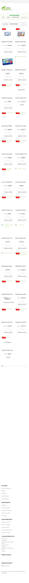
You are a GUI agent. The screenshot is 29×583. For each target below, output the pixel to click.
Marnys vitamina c (5, 544)
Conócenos (4, 505)
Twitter (7, 558)
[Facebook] (26, 2)
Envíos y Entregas (6, 524)
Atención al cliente (6, 513)
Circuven (3, 551)
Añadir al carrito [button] (8, 51)
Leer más (22, 104)
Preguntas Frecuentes (6, 510)
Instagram (3, 558)
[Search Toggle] (14, 8)
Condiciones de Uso (6, 522)
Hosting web (4, 573)
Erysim (3, 549)
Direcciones (4, 493)
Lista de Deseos (5, 498)
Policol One (4, 540)
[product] (8, 62)
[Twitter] (24, 2)
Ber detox (4, 546)
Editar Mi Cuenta (5, 496)
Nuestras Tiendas (5, 507)
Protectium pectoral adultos (7, 548)
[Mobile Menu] (26, 8)
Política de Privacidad (6, 530)
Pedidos (3, 490)
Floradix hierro (5, 538)
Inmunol (3, 543)
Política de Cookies (6, 532)
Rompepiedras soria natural (7, 541)
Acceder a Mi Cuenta (6, 488)
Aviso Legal (4, 515)
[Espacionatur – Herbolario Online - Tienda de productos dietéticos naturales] (7, 8)
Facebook (10, 558)
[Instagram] (21, 2)
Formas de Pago (5, 527)
